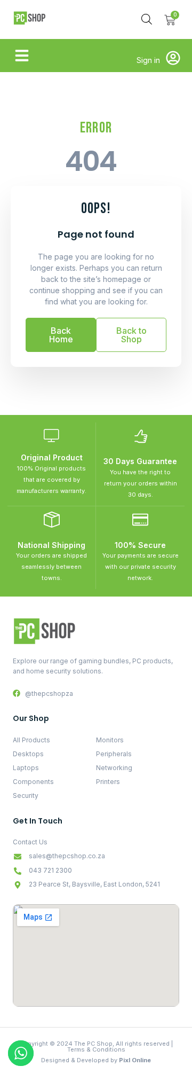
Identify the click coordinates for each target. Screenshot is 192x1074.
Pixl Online (135, 1060)
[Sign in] (173, 58)
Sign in (148, 60)
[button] (22, 55)
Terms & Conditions (96, 1049)
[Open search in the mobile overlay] (146, 19)
